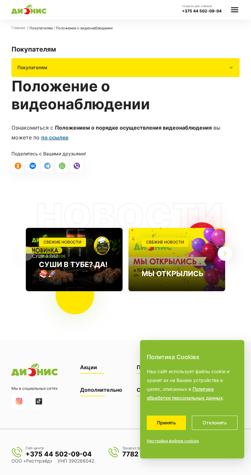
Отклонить (215, 422)
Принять (166, 422)
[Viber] (76, 165)
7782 (130, 454)
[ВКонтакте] (32, 165)
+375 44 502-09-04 (202, 10)
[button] (225, 253)
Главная (18, 27)
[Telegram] (47, 165)
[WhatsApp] (62, 165)
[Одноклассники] (18, 165)
